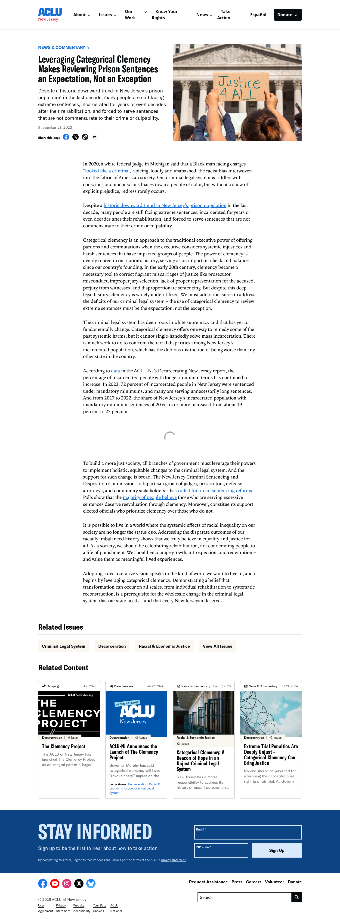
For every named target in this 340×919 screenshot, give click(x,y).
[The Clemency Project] (69, 740)
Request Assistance (208, 881)
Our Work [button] (130, 14)
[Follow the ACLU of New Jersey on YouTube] (54, 884)
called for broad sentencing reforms (215, 490)
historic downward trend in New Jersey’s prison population (165, 205)
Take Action (224, 14)
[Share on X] (75, 138)
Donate (295, 881)
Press (237, 881)
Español (258, 14)
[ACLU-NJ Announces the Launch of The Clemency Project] (136, 740)
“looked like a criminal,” (107, 171)
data (115, 371)
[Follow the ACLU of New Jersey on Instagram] (66, 884)
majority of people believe (150, 497)
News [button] (202, 14)
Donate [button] (285, 14)
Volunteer (274, 881)
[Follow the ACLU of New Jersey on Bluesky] (91, 884)
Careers (253, 881)
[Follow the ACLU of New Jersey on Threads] (78, 884)
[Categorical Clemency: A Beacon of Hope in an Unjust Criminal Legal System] (203, 740)
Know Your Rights (165, 14)
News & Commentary (61, 47)
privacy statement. (173, 860)
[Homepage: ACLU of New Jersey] (54, 15)
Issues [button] (105, 14)
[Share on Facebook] (66, 138)
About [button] (79, 14)
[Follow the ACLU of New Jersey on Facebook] (42, 884)
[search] (297, 897)
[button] (85, 137)
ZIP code (203, 847)
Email (201, 829)
